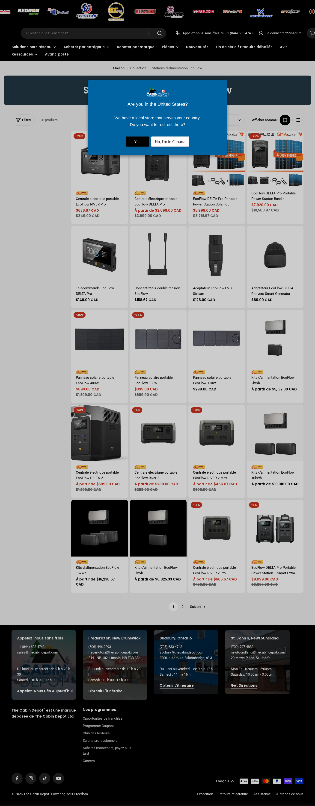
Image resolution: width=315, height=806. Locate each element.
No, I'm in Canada (170, 141)
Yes (137, 141)
